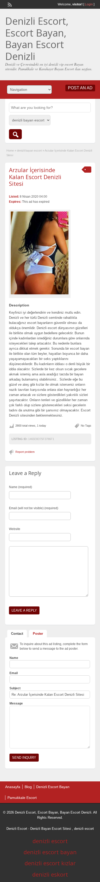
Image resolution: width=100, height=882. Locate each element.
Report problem (25, 451)
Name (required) (20, 487)
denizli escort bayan (50, 852)
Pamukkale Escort (22, 798)
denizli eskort (50, 874)
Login (89, 4)
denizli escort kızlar (50, 863)
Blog (28, 787)
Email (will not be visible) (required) (33, 508)
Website (14, 529)
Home (10, 150)
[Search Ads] (15, 134)
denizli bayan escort (29, 150)
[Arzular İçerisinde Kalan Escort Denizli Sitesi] (40, 253)
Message (16, 703)
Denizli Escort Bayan (52, 787)
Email (13, 673)
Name (13, 658)
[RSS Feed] (9, 4)
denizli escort (84, 829)
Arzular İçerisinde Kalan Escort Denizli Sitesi (35, 176)
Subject (15, 688)
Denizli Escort (16, 829)
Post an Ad (80, 88)
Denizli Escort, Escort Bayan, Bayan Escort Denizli (36, 38)
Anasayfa (12, 787)
